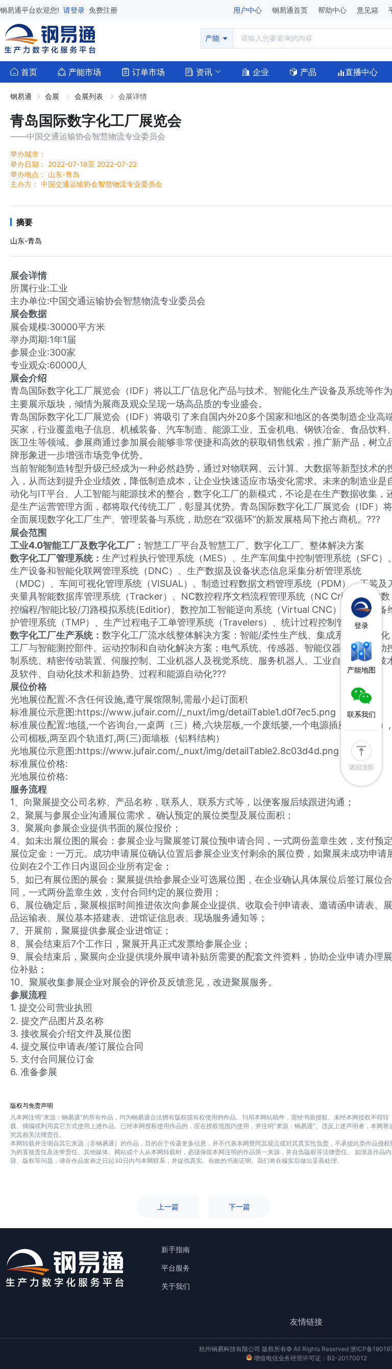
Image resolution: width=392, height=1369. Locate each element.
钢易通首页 (291, 10)
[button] (198, 71)
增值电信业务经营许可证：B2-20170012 (309, 1358)
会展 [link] (53, 96)
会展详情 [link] (132, 96)
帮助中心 (333, 10)
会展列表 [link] (90, 96)
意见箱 (368, 10)
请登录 (75, 10)
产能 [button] (213, 38)
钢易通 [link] (21, 96)
